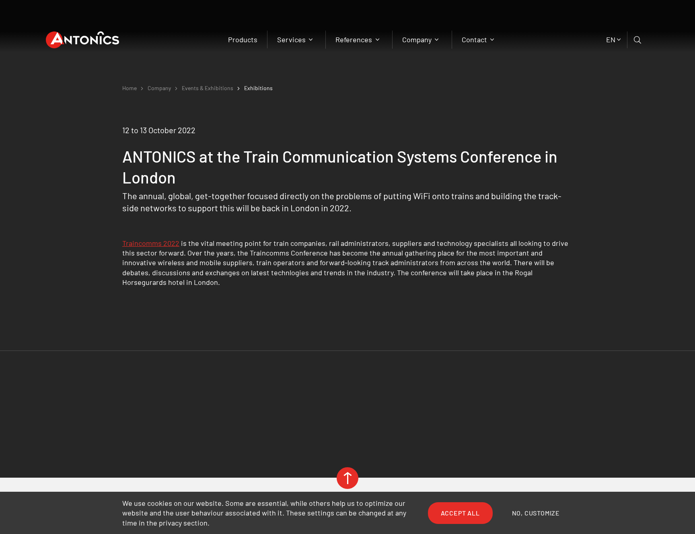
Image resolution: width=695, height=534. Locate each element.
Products (242, 39)
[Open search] (638, 39)
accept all (460, 513)
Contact (475, 39)
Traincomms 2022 (150, 243)
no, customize (536, 513)
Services (292, 39)
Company (417, 39)
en (610, 39)
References (354, 39)
